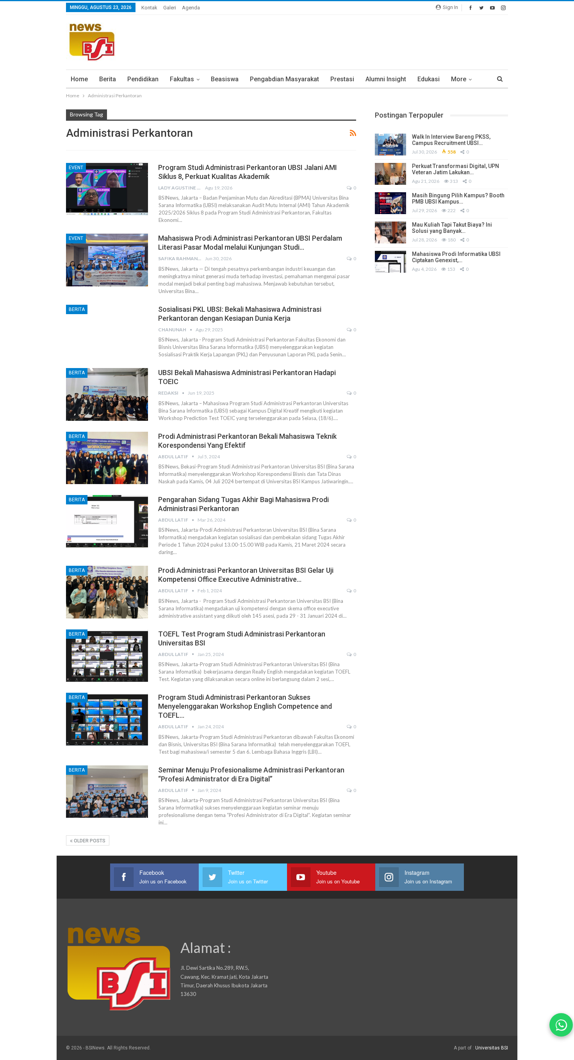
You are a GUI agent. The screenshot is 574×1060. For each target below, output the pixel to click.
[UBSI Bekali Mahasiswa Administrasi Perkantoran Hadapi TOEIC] (107, 394)
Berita (107, 79)
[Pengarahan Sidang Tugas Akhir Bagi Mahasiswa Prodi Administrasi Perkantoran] (107, 521)
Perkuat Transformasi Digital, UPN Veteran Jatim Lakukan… (455, 169)
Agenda (191, 8)
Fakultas (182, 79)
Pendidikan (143, 79)
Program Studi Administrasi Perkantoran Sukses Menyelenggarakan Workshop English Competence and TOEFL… (245, 706)
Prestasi (342, 79)
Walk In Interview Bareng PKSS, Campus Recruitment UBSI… (451, 140)
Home (79, 79)
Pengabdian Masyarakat (284, 79)
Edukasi (428, 79)
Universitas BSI (491, 1048)
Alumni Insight (385, 79)
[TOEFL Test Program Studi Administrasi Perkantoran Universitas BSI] (107, 655)
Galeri (169, 8)
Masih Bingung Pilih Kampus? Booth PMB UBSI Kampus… (458, 198)
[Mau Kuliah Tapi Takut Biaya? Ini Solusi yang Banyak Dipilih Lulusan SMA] (390, 232)
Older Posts (89, 841)
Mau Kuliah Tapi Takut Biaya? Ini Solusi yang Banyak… (452, 228)
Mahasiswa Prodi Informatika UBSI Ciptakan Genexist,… (456, 257)
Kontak (149, 8)
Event (76, 167)
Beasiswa (225, 79)
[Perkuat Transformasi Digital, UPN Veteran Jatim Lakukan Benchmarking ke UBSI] (390, 174)
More (458, 79)
